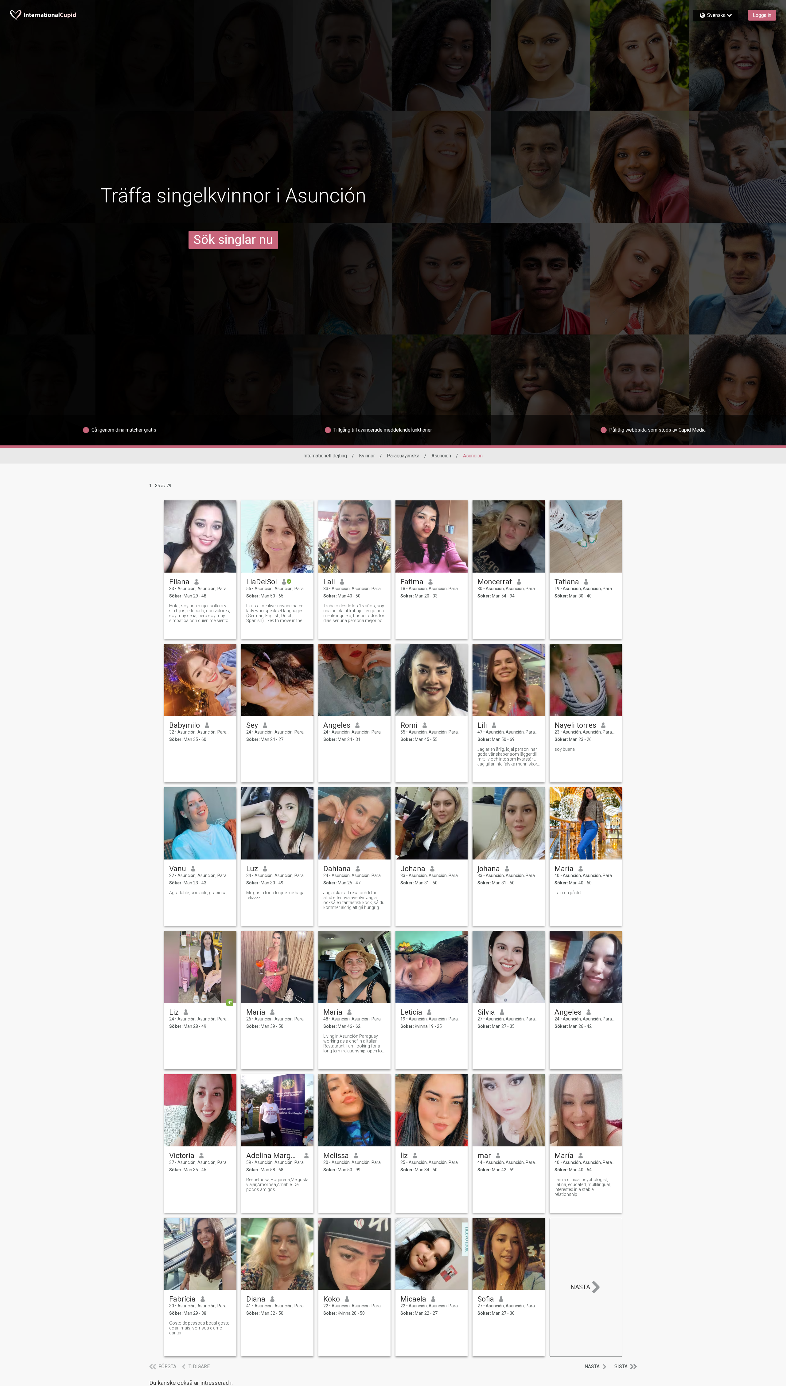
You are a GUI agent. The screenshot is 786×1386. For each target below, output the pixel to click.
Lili (482, 725)
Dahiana (337, 868)
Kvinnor (367, 456)
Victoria (181, 1155)
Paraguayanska (403, 456)
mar (484, 1155)
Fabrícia (182, 1299)
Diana (255, 1299)
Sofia (485, 1299)
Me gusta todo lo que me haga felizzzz (275, 895)
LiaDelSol (261, 582)
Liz (174, 1012)
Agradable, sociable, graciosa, (198, 892)
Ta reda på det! (568, 892)
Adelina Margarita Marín (272, 1155)
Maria (255, 1012)
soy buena (564, 749)
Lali (329, 582)
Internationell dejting (325, 456)
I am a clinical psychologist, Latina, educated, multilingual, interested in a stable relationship (582, 1187)
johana (488, 868)
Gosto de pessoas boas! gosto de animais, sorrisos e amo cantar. (199, 1328)
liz (404, 1155)
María (564, 868)
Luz (252, 868)
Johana (412, 868)
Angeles (336, 725)
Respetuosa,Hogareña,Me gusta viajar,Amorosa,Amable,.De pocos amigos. (277, 1184)
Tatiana (566, 582)
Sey (252, 725)
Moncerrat (494, 582)
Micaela (413, 1299)
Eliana (179, 582)
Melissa (336, 1155)
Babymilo (184, 725)
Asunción (441, 456)
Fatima (411, 582)
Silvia (486, 1012)
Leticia (411, 1012)
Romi (409, 725)
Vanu (177, 868)
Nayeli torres (575, 725)
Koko (331, 1299)
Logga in (762, 15)
